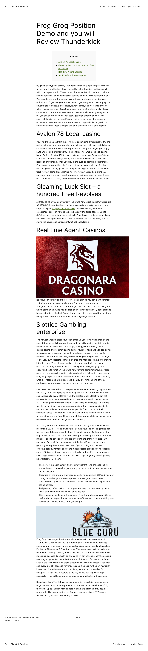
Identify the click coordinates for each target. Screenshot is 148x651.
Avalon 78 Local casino (69, 62)
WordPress (138, 644)
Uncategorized (32, 617)
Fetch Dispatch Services (16, 6)
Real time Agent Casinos (70, 72)
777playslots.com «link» (63, 208)
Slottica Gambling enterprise (72, 75)
